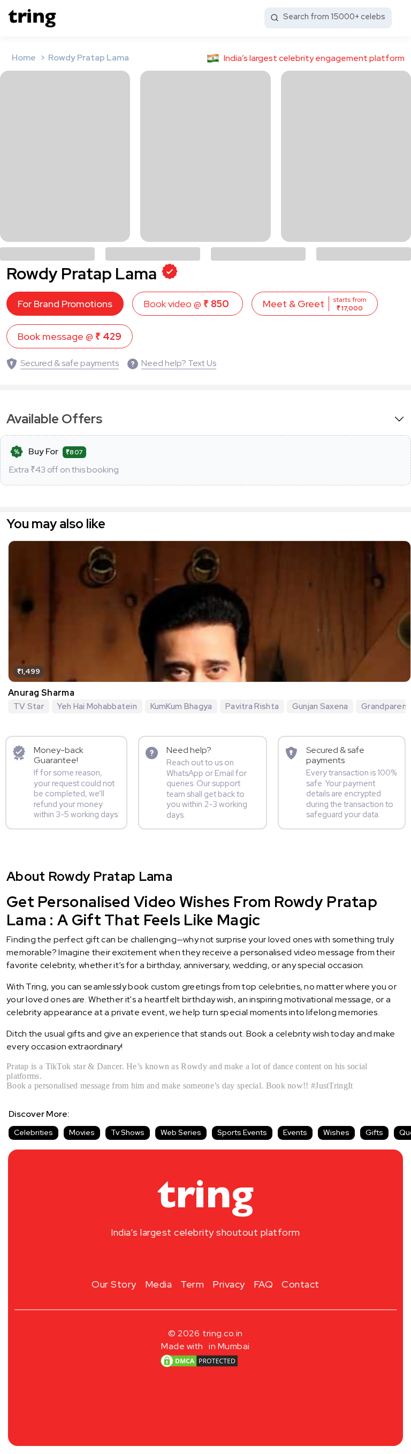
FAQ (263, 1284)
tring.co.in (223, 1333)
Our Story (114, 1284)
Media (158, 1284)
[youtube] (222, 1257)
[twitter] (205, 1257)
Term (192, 1284)
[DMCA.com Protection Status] (199, 1361)
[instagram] (171, 1257)
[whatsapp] (239, 1257)
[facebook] (188, 1257)
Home (24, 57)
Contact (300, 1284)
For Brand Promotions (65, 304)
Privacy (228, 1284)
